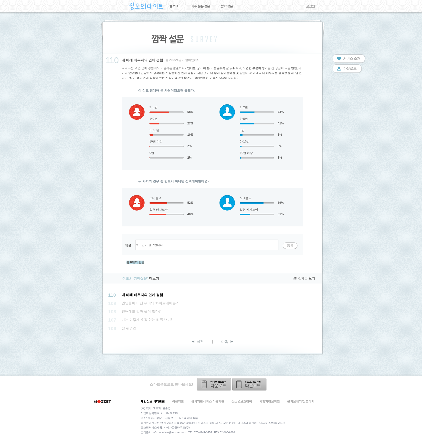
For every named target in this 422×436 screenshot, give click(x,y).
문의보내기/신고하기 (300, 401)
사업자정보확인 (269, 401)
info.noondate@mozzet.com (169, 432)
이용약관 (178, 401)
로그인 (310, 6)
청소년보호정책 (242, 401)
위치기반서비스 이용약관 (207, 401)
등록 (290, 245)
